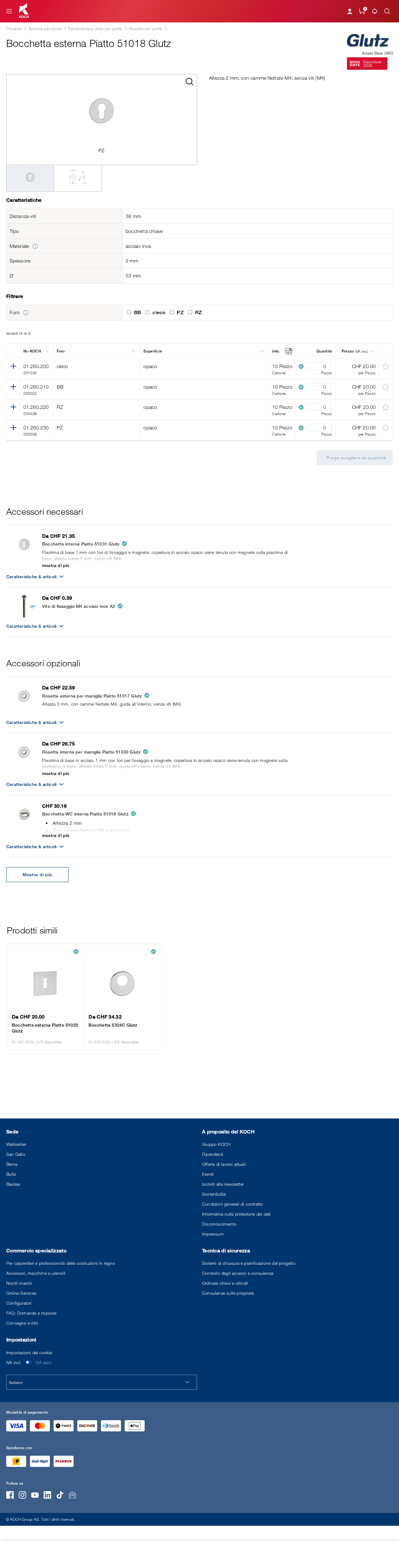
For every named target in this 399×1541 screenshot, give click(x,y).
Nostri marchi (19, 1283)
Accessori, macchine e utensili (35, 1273)
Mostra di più (37, 874)
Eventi (208, 1174)
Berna (11, 1164)
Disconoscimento (219, 1224)
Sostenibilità (214, 1194)
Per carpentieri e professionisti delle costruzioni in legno (60, 1263)
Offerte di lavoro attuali (224, 1164)
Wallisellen (16, 1144)
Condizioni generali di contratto (232, 1204)
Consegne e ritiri (22, 1323)
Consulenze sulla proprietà (228, 1293)
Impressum (213, 1233)
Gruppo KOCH (216, 1144)
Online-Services (21, 1293)
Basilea (13, 1184)
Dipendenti (212, 1154)
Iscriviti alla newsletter (223, 1184)
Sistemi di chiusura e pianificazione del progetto (249, 1263)
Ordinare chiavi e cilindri (225, 1283)
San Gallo (15, 1154)
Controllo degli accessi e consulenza (237, 1273)
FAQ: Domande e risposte (31, 1313)
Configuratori (19, 1303)
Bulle (11, 1174)
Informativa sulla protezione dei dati (236, 1214)
